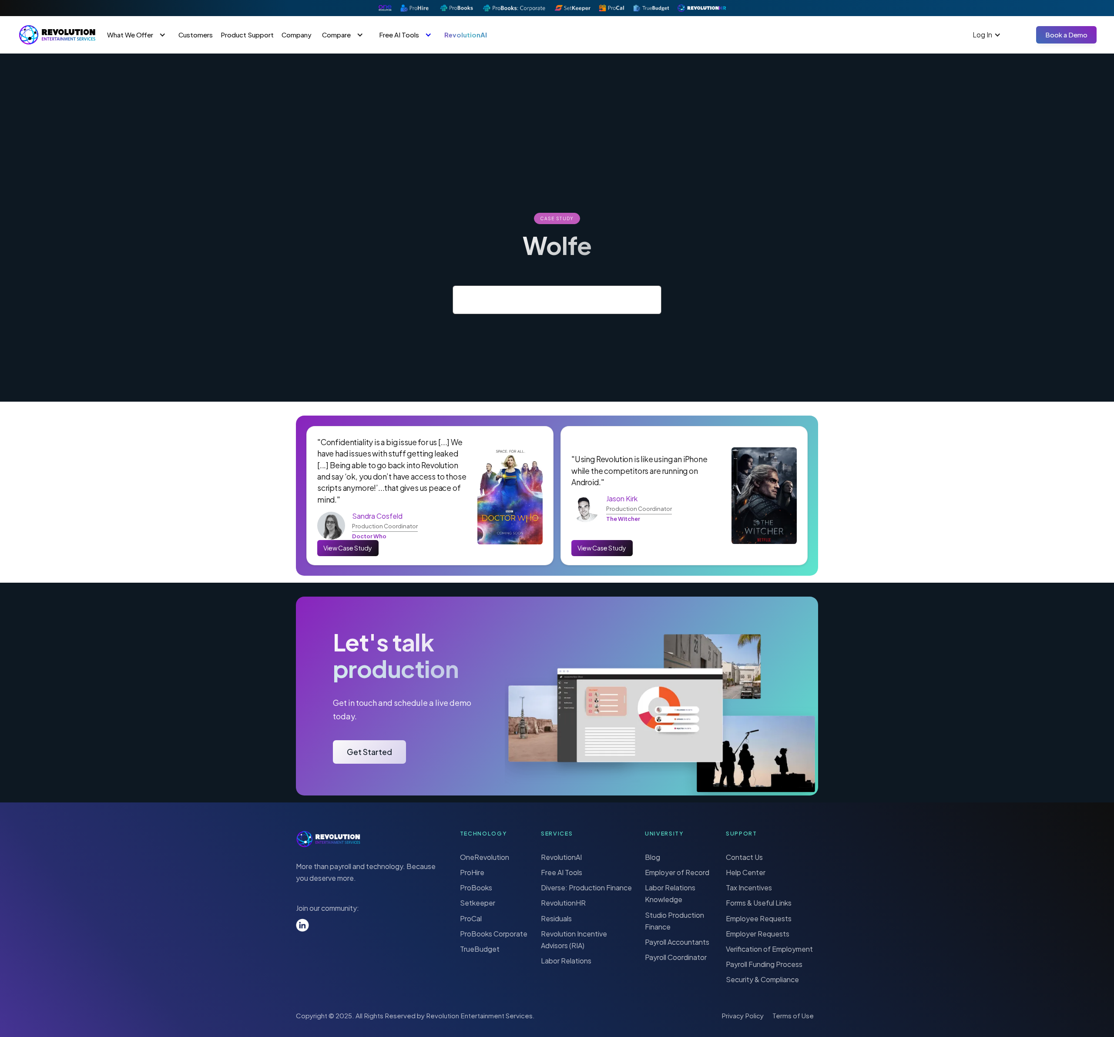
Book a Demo (1066, 34)
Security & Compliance (762, 979)
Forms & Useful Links (759, 902)
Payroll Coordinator (676, 957)
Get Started (369, 752)
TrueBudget (480, 948)
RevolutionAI (465, 34)
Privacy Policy (742, 1015)
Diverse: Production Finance (586, 887)
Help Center (745, 872)
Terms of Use (793, 1015)
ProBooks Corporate (493, 933)
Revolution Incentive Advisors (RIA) (574, 939)
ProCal (471, 918)
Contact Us (744, 857)
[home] (57, 35)
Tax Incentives (749, 887)
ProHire (472, 872)
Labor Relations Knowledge (670, 893)
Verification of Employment (769, 948)
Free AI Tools (561, 872)
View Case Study (347, 548)
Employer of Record (677, 872)
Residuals (556, 918)
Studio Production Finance (674, 920)
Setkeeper (477, 902)
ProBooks (476, 887)
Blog (652, 857)
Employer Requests (757, 933)
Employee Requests (759, 918)
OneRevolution (484, 857)
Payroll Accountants (677, 941)
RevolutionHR (563, 902)
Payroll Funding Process (764, 964)
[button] (137, 34)
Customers (195, 34)
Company (297, 34)
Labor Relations (566, 960)
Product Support (247, 34)
